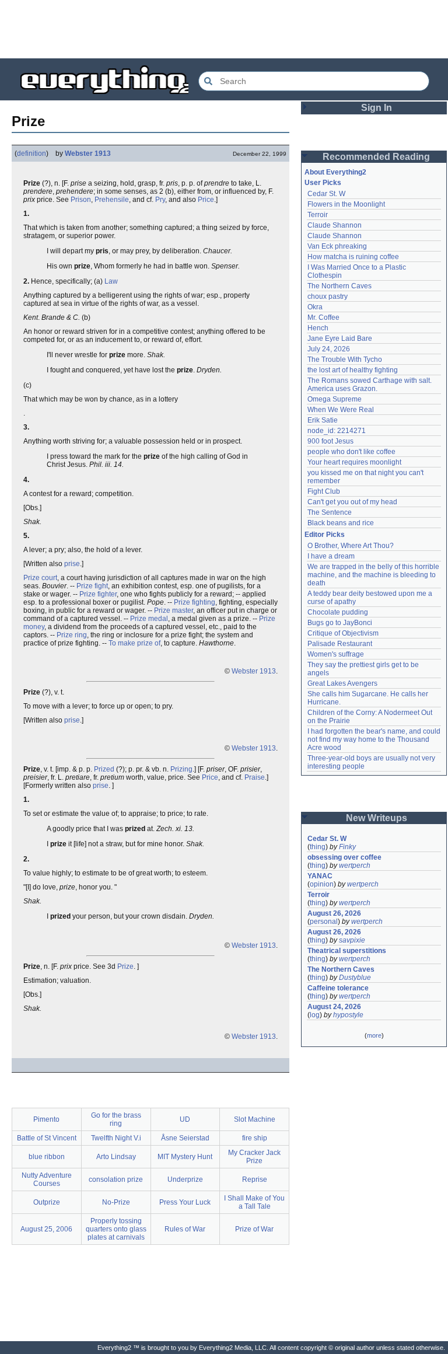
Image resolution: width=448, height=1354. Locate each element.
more (374, 1035)
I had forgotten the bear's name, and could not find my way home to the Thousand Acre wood (374, 739)
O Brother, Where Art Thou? (350, 546)
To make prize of (134, 643)
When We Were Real (340, 410)
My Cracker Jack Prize (254, 1157)
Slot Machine (254, 1119)
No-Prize (116, 1202)
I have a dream (331, 556)
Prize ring (72, 635)
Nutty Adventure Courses (47, 1179)
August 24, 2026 (334, 1007)
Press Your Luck (185, 1202)
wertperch (354, 865)
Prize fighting (194, 602)
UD (185, 1119)
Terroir (317, 215)
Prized (104, 769)
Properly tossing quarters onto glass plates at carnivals (116, 1229)
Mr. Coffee (323, 317)
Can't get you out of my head (352, 502)
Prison (81, 200)
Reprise (254, 1179)
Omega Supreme (334, 399)
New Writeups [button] (376, 818)
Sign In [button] (376, 108)
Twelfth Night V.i (116, 1138)
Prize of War (254, 1229)
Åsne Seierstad (185, 1138)
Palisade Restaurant (339, 644)
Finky (347, 847)
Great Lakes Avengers (342, 683)
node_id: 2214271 (336, 431)
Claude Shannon (334, 225)
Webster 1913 (88, 153)
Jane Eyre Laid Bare (339, 338)
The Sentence (329, 512)
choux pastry (327, 296)
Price (206, 200)
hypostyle (348, 1015)
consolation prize (116, 1179)
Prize (125, 966)
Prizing (181, 769)
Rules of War (184, 1229)
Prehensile (111, 200)
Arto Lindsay (116, 1157)
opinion (322, 884)
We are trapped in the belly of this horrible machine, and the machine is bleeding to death (374, 575)
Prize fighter (98, 594)
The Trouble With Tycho (344, 359)
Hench (317, 328)
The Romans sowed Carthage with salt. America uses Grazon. (370, 384)
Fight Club (323, 491)
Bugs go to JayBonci (339, 623)
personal (324, 921)
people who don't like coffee (351, 452)
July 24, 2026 (328, 349)
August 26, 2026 (334, 913)
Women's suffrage (335, 654)
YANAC (319, 876)
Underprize (185, 1179)
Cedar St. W (326, 194)
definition (31, 153)
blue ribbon (47, 1157)
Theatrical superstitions (346, 951)
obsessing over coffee (344, 857)
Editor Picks (324, 535)
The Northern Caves (339, 286)
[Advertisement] (224, 29)
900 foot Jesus (330, 441)
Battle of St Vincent (46, 1138)
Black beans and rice (340, 523)
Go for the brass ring (116, 1119)
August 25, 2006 (46, 1229)
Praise (254, 777)
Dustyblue (355, 977)
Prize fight (92, 586)
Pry (160, 200)
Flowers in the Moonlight (346, 204)
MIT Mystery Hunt (185, 1157)
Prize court (40, 578)
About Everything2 (335, 172)
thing (318, 847)
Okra (315, 307)
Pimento (46, 1119)
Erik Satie (322, 420)
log (315, 1015)
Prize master (173, 610)
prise (72, 564)
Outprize (46, 1202)
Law (111, 281)
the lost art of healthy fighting (352, 370)
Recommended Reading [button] (376, 157)
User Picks (322, 183)
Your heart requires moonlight (354, 462)
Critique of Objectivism (343, 633)
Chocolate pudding (337, 612)
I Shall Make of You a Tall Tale (254, 1202)
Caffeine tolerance (338, 988)
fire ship (254, 1138)
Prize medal (149, 619)
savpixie (352, 940)
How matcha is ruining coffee (353, 257)
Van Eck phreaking (337, 246)
